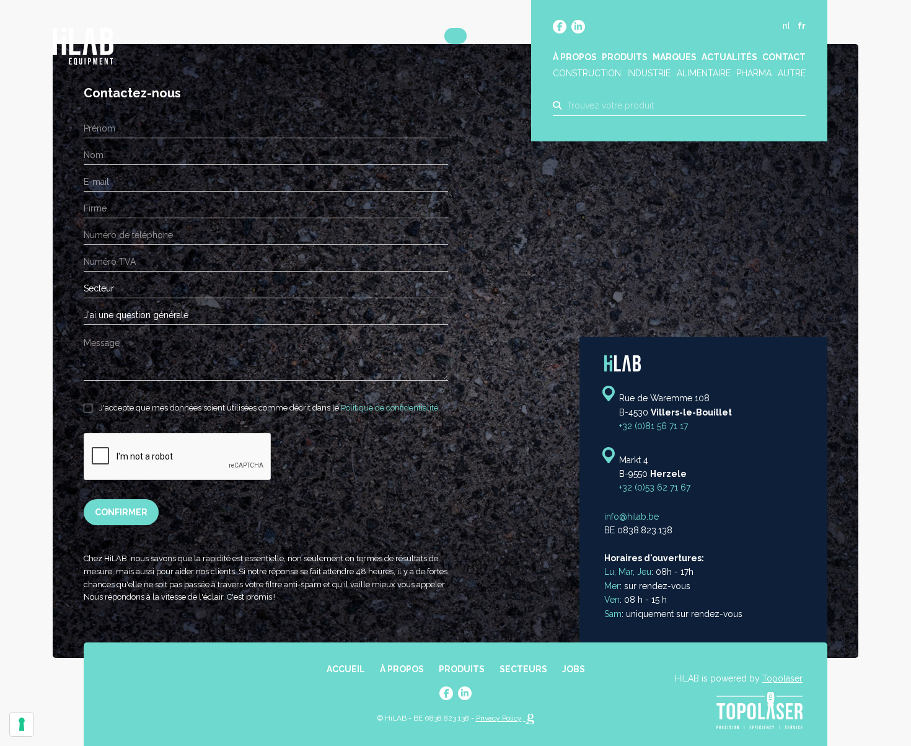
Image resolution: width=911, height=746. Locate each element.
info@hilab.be (631, 517)
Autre (792, 73)
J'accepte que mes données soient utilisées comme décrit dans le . (268, 407)
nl (786, 26)
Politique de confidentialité (389, 407)
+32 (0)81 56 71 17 (653, 426)
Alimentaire (704, 73)
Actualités (729, 57)
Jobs (573, 669)
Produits (625, 57)
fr (802, 26)
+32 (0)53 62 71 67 (654, 488)
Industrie (649, 73)
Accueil (346, 669)
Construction (587, 73)
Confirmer (121, 512)
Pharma (754, 73)
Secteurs (523, 669)
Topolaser (782, 678)
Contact (784, 57)
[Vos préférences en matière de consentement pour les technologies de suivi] (21, 724)
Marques (675, 57)
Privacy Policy (499, 718)
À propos (575, 57)
